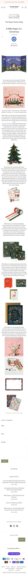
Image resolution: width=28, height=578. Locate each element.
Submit (22, 539)
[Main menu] (2, 7)
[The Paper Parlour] (14, 7)
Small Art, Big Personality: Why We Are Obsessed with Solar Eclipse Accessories (14, 481)
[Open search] (4, 7)
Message (3, 442)
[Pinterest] (17, 526)
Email (2, 434)
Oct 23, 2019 (14, 34)
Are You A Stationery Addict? (14, 503)
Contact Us (11, 570)
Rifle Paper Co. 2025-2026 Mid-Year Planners (14, 496)
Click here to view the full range (14, 413)
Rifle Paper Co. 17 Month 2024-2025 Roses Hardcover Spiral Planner (14, 509)
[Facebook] (11, 526)
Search (3, 566)
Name (2, 425)
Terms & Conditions (10, 568)
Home (10, 14)
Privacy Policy (19, 568)
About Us (13, 566)
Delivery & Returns (21, 566)
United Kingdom (13, 548)
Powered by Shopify (21, 572)
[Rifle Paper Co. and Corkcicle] (14, 97)
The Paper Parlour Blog (14, 22)
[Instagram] (14, 526)
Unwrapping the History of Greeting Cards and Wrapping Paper (14, 489)
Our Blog (17, 570)
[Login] (22, 7)
